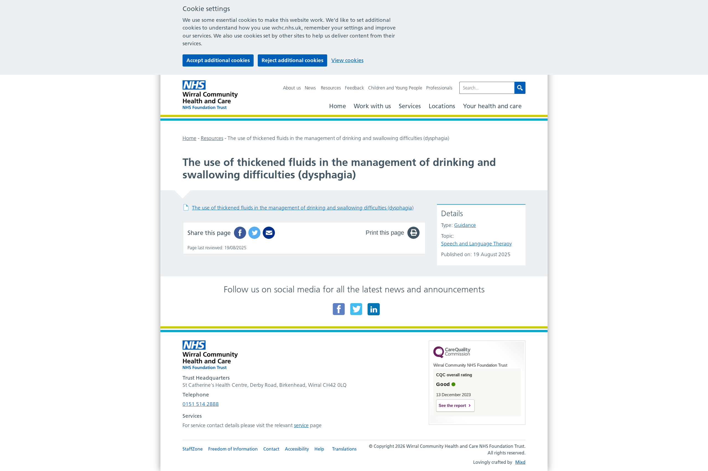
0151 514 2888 (201, 404)
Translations (344, 449)
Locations (442, 106)
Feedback (354, 88)
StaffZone (193, 449)
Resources (331, 88)
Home (337, 106)
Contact (271, 449)
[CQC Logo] (451, 356)
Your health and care (492, 106)
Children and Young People (395, 88)
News (310, 88)
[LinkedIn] (374, 309)
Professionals (439, 88)
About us (292, 88)
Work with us (372, 106)
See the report (452, 405)
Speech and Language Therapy (476, 243)
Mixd (520, 462)
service (301, 425)
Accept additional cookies (218, 60)
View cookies (347, 60)
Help (319, 449)
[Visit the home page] (210, 94)
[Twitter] (356, 309)
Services (410, 106)
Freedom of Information (233, 449)
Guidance (465, 225)
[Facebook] (339, 309)
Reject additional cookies (292, 60)
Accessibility (297, 449)
